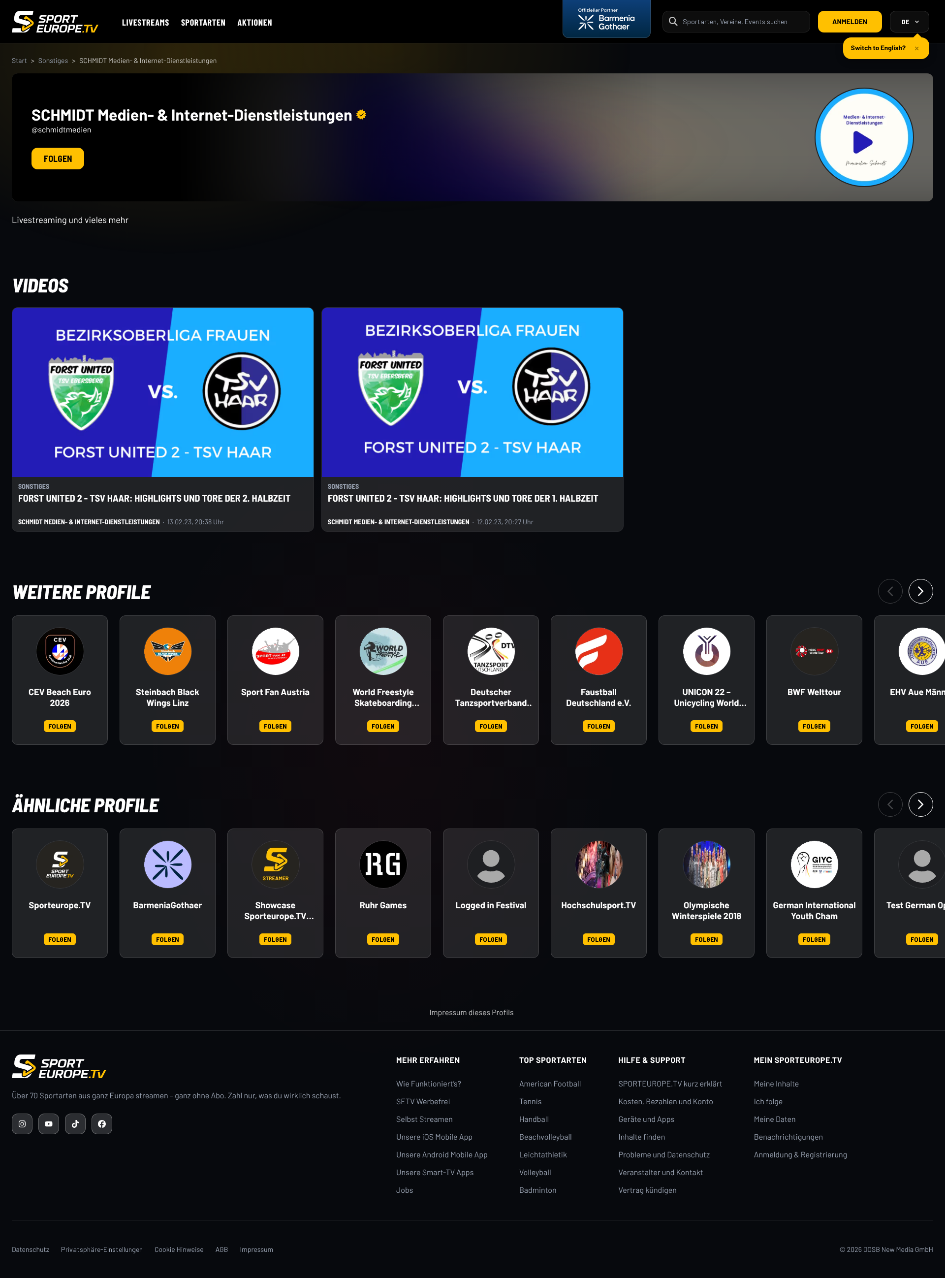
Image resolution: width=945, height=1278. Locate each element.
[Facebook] (102, 1124)
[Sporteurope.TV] (60, 864)
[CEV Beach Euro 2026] (60, 651)
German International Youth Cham (814, 910)
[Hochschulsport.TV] (599, 864)
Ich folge (768, 1101)
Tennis (530, 1101)
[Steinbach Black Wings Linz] (167, 651)
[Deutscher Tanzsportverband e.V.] (491, 651)
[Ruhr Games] (383, 864)
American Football (550, 1083)
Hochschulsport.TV (599, 905)
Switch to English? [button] (878, 47)
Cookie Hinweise (179, 1249)
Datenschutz (30, 1249)
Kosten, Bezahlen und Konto (666, 1101)
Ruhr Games (383, 905)
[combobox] (743, 21)
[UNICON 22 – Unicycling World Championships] (706, 651)
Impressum (256, 1249)
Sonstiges (53, 60)
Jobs (404, 1190)
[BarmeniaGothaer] (167, 864)
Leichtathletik (543, 1154)
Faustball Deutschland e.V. (598, 697)
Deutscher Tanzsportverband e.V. (491, 697)
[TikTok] (75, 1124)
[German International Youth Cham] (814, 864)
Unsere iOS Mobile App (434, 1137)
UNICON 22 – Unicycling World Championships (706, 697)
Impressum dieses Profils (471, 1012)
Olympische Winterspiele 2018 (706, 910)
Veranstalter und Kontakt (661, 1172)
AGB (222, 1249)
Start (19, 60)
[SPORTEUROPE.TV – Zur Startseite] (55, 21)
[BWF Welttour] (814, 651)
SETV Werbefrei (423, 1101)
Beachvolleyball (545, 1137)
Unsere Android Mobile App (442, 1154)
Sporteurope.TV (60, 905)
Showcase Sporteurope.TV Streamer (276, 911)
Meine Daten (775, 1119)
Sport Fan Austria (275, 692)
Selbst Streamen (424, 1119)
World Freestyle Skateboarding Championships (383, 697)
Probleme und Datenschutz (664, 1154)
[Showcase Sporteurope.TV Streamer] (275, 864)
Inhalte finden (642, 1137)
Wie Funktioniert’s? (428, 1083)
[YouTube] (48, 1124)
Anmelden (849, 21)
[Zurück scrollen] (890, 591)
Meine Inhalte (776, 1083)
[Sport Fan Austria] (275, 651)
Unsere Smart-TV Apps (434, 1172)
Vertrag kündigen (648, 1190)
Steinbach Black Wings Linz (167, 697)
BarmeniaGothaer (167, 905)
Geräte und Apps (647, 1119)
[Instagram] (22, 1124)
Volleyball (535, 1172)
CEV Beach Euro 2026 (60, 697)
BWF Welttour (814, 692)
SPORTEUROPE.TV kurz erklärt (671, 1083)
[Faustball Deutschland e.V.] (599, 651)
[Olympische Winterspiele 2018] (706, 864)
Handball (534, 1119)
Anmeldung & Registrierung (801, 1154)
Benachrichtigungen (788, 1137)
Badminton (538, 1190)
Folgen (58, 158)
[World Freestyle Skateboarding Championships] (383, 651)
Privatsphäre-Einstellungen (102, 1249)
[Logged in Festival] (491, 864)
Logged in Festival (491, 905)
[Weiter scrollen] (921, 591)
